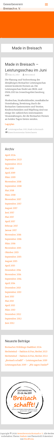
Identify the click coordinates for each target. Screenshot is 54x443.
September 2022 (13, 164)
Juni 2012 (9, 323)
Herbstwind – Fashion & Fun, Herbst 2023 (26, 351)
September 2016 (13, 239)
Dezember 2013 (13, 287)
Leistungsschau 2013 (17, 129)
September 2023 (13, 159)
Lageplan (9, 124)
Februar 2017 (11, 225)
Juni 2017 (9, 212)
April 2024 (10, 155)
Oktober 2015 (12, 252)
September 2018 (13, 186)
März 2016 (10, 243)
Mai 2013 (9, 301)
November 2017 (13, 199)
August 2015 (11, 261)
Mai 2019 (9, 168)
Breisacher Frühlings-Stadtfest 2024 (23, 347)
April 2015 (10, 265)
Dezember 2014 (13, 270)
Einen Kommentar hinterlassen (22, 132)
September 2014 (13, 279)
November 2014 (13, 274)
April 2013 (10, 305)
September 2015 (13, 256)
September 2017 (13, 203)
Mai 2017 (9, 217)
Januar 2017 (11, 230)
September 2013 (13, 292)
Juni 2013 (9, 296)
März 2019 (10, 177)
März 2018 (10, 195)
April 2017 (10, 221)
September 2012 (13, 318)
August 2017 (11, 208)
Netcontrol (30, 75)
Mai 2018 (9, 190)
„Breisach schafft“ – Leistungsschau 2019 (26, 360)
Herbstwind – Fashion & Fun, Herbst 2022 (26, 356)
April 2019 (10, 172)
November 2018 (13, 181)
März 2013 (10, 309)
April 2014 (10, 283)
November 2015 (13, 248)
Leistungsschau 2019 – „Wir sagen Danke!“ (26, 364)
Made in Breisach (35, 129)
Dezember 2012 (13, 314)
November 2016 (13, 234)
